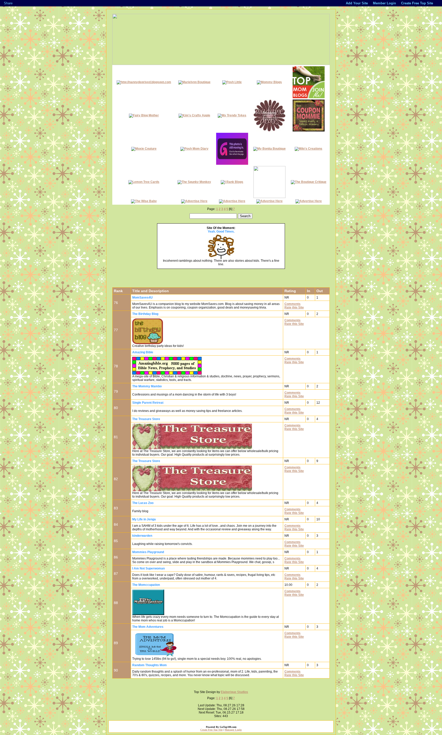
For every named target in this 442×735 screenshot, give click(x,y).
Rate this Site (294, 307)
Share (8, 3)
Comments (292, 304)
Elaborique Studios (234, 692)
